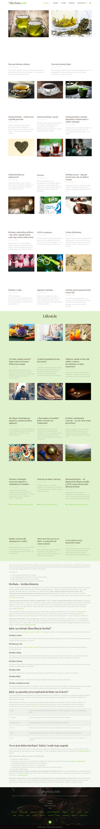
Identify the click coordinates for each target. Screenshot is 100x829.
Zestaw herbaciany (73, 232)
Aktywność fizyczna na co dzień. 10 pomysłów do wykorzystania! (48, 541)
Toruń (58, 815)
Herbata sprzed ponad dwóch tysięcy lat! (78, 291)
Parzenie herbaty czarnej (47, 117)
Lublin (86, 812)
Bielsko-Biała (24, 812)
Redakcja (71, 3)
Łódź (14, 815)
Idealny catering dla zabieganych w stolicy (18, 539)
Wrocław (74, 815)
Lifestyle (55, 3)
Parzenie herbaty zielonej (19, 64)
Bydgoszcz (33, 812)
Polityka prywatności (50, 805)
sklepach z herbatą (30, 625)
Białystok (14, 812)
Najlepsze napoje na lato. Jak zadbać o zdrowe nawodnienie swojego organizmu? (77, 363)
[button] (90, 2)
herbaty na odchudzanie (78, 761)
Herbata (45, 3)
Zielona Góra (83, 815)
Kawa (50, 808)
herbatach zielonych (84, 751)
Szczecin (50, 815)
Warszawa (66, 815)
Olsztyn (21, 815)
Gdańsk (42, 812)
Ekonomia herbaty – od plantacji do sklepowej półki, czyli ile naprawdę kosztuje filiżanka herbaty (77, 483)
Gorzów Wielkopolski (53, 812)
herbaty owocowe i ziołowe (32, 632)
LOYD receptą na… (45, 232)
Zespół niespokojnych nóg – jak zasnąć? (49, 360)
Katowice (65, 812)
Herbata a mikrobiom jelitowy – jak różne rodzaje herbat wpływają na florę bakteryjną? (21, 234)
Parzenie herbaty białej (61, 64)
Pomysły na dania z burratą (48, 479)
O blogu (63, 3)
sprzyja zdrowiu (23, 775)
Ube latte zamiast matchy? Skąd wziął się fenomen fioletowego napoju (20, 361)
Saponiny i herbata (45, 290)
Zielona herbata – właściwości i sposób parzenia (21, 118)
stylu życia (20, 608)
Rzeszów (42, 815)
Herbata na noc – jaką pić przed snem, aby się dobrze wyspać (77, 177)
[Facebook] (50, 822)
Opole (28, 815)
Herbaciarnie (81, 3)
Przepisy (34, 706)
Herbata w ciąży (15, 290)
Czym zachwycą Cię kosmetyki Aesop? (73, 541)
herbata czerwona (33, 647)
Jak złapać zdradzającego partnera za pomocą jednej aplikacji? (20, 420)
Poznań (35, 815)
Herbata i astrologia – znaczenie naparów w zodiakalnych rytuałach (19, 481)
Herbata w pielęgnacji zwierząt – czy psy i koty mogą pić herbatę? (78, 420)
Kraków (79, 812)
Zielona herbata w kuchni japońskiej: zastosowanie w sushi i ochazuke (77, 119)
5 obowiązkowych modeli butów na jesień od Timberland (47, 420)
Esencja (40, 175)
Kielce (72, 812)
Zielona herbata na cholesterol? (16, 175)
